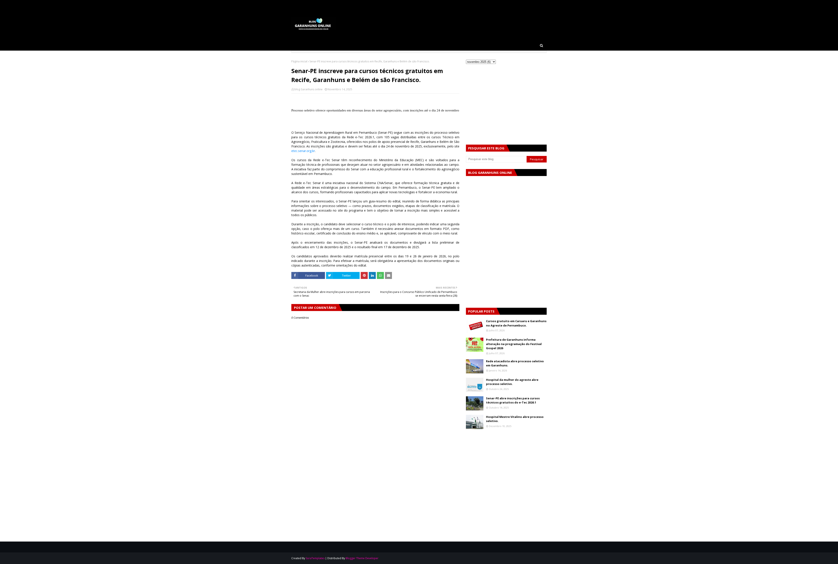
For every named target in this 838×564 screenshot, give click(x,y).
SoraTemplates (315, 558)
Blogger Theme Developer (362, 558)
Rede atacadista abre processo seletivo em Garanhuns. (515, 363)
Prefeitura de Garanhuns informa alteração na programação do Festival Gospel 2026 (514, 344)
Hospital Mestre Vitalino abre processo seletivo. (515, 419)
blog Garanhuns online (308, 89)
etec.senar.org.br (303, 151)
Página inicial (299, 61)
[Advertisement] (375, 449)
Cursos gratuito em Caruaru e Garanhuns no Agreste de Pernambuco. (516, 323)
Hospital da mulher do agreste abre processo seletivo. (512, 382)
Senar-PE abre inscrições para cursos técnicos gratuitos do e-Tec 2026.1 (513, 400)
